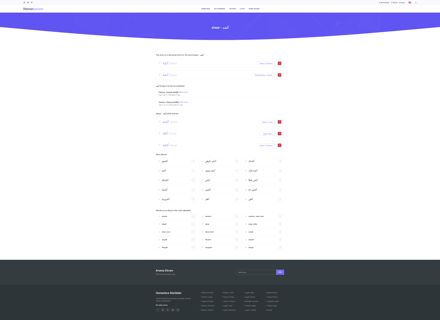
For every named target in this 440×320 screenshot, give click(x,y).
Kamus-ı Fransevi (266, 63)
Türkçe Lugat (271, 306)
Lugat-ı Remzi (250, 297)
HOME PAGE (205, 9)
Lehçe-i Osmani (229, 301)
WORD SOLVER (254, 9)
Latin (242, 9)
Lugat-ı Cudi (227, 306)
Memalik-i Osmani (251, 301)
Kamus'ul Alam (228, 297)
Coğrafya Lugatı (272, 301)
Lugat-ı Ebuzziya (229, 310)
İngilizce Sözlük (207, 301)
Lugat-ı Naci (267, 134)
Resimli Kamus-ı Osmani (264, 75)
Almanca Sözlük (207, 293)
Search (395, 2)
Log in (403, 2)
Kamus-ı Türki (267, 122)
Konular (269, 310)
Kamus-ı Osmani (207, 310)
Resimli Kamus (271, 293)
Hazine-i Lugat (206, 297)
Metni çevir (183, 92)
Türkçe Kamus (272, 297)
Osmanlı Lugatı (250, 306)
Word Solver (384, 2)
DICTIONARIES (219, 9)
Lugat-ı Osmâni (250, 310)
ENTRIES (232, 9)
